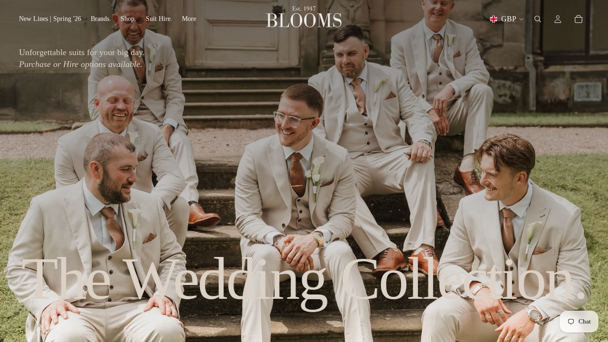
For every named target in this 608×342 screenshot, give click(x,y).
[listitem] (189, 19)
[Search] (537, 19)
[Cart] (578, 19)
